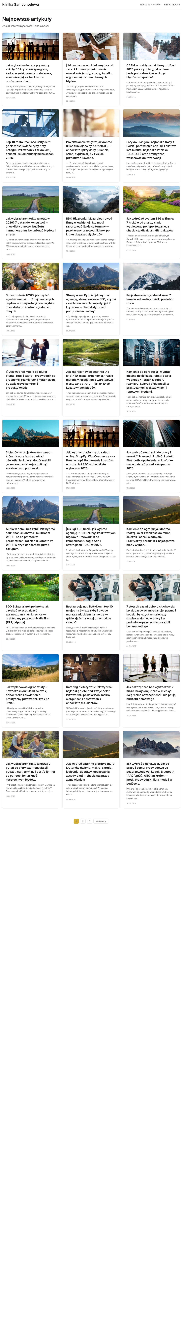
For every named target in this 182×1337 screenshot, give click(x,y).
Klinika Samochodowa (20, 4)
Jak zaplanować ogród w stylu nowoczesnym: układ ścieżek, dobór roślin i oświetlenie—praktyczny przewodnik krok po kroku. (27, 695)
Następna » (101, 821)
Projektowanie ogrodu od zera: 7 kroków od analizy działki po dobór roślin (150, 299)
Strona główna (172, 4)
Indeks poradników (150, 4)
